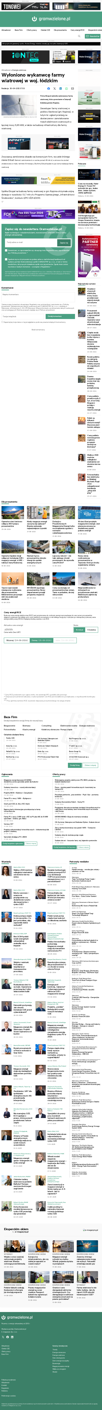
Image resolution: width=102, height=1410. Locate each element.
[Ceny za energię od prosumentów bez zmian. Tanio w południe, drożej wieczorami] (63, 579)
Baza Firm (19, 30)
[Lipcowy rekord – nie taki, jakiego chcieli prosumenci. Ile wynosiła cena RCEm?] (63, 547)
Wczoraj (17, 640)
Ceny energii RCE (77, 30)
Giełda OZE (45, 30)
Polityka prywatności (8, 1380)
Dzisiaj (41, 640)
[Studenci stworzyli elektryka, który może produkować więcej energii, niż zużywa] (81, 298)
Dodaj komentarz (55, 316)
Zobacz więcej (90, 765)
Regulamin (33, 304)
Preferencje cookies (8, 1396)
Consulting (46, 726)
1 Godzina (91, 630)
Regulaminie (24, 275)
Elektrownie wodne (68, 726)
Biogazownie (9, 726)
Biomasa (26, 726)
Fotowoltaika (10, 729)
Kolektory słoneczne (50, 729)
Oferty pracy (32, 30)
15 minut (79, 630)
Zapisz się (64, 243)
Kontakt (4, 1385)
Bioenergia (56, 1363)
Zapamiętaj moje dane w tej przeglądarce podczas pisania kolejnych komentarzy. (35, 322)
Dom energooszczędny (60, 1361)
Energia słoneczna (58, 1352)
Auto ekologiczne (58, 1358)
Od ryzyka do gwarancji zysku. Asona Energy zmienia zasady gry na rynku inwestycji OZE (35, 44)
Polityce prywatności (38, 275)
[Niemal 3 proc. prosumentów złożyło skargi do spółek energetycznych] (38, 547)
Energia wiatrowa (19, 70)
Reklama (4, 1391)
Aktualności (6, 70)
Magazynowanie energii (60, 1366)
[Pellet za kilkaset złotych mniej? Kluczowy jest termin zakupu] (81, 425)
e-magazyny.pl (21, 1232)
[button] (79, 36)
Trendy (54, 1350)
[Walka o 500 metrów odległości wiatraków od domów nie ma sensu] (81, 463)
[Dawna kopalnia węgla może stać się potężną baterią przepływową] (81, 384)
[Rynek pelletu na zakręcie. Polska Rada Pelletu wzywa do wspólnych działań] (81, 365)
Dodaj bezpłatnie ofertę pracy (64, 847)
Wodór (54, 1372)
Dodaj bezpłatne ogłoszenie (13, 843)
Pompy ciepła (66, 729)
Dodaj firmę (75, 765)
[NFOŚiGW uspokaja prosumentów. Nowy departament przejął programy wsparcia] (38, 579)
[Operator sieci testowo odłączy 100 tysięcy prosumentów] (12, 512)
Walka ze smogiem (59, 1369)
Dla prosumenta (60, 30)
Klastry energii (29, 729)
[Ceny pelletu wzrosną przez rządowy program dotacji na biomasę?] (81, 443)
